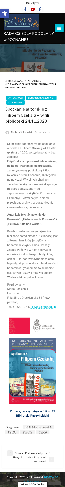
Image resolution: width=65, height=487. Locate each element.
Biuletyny (32, 2)
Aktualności (35, 81)
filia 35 (12, 432)
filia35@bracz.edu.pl (44, 307)
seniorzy (27, 432)
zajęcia (43, 432)
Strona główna (14, 81)
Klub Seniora (15, 102)
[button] (4, 13)
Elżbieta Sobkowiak (22, 132)
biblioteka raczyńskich (38, 427)
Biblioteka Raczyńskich (41, 98)
